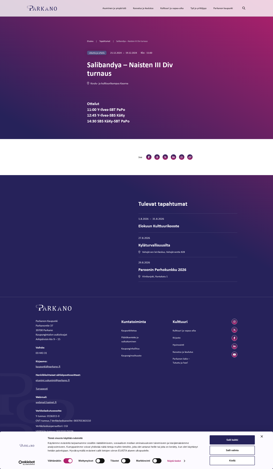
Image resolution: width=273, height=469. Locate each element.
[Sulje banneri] (262, 436)
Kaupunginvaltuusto (131, 355)
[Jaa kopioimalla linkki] (190, 157)
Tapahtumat (104, 41)
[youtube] (234, 354)
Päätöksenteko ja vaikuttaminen (130, 339)
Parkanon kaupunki (223, 8)
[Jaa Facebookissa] (149, 157)
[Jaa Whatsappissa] (182, 157)
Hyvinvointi (178, 344)
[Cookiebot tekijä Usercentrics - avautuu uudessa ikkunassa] (27, 462)
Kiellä (232, 460)
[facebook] (234, 338)
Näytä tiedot (174, 461)
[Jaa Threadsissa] (157, 157)
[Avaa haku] (243, 8)
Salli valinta (232, 450)
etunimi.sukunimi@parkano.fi (53, 380)
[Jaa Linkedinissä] (173, 157)
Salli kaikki (232, 439)
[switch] (100, 460)
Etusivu (90, 41)
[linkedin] (234, 346)
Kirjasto (176, 337)
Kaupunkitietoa (129, 330)
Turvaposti (42, 389)
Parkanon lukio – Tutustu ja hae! (181, 360)
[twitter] (234, 330)
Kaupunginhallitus (130, 348)
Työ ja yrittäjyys (198, 8)
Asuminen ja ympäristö (114, 8)
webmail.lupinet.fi (46, 402)
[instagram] (234, 321)
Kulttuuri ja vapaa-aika (172, 8)
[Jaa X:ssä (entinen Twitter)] (165, 157)
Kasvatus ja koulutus (143, 8)
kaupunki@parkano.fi (48, 366)
